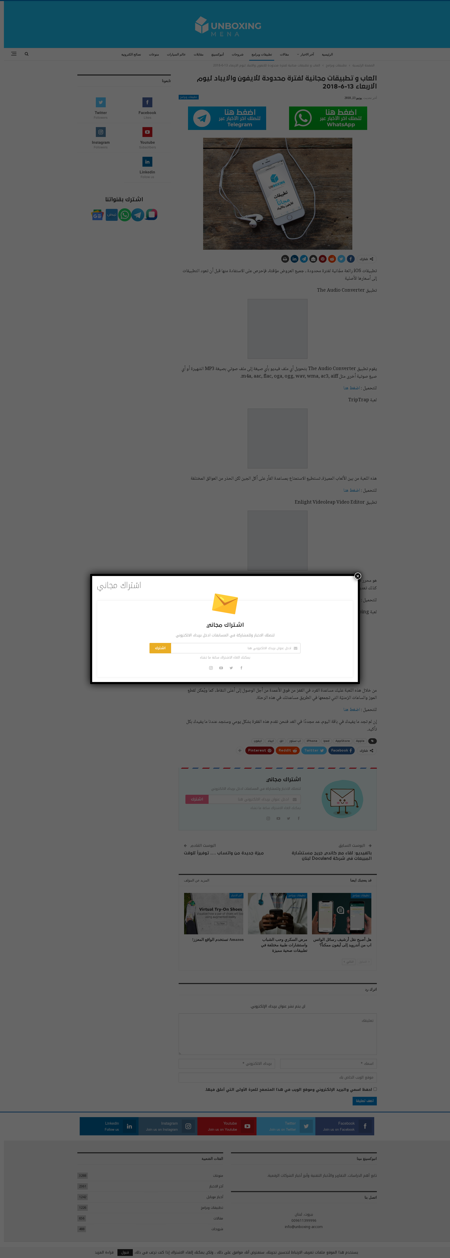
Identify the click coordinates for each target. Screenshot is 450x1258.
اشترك (160, 648)
